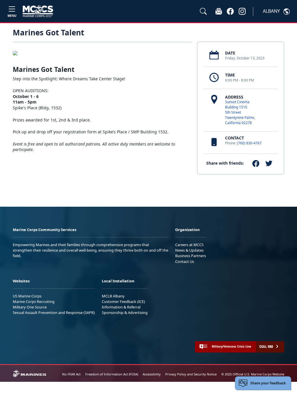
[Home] (38, 11)
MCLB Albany (113, 296)
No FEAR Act (71, 374)
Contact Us (184, 261)
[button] (230, 11)
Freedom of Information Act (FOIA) (111, 374)
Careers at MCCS (189, 244)
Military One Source (30, 307)
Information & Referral (121, 307)
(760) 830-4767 (249, 143)
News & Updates (189, 250)
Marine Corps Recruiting (34, 301)
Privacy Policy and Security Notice (191, 374)
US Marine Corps (27, 296)
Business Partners (190, 255)
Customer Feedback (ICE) (123, 301)
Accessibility (152, 374)
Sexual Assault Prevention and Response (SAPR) (54, 312)
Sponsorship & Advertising (125, 312)
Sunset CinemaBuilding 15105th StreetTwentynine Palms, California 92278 (240, 112)
